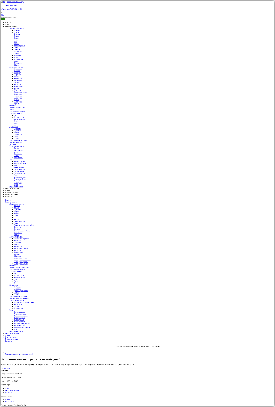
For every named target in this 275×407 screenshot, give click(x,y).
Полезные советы (11, 194)
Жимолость (18, 78)
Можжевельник (19, 119)
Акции (7, 190)
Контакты (8, 196)
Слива (16, 48)
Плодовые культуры (16, 28)
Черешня (17, 57)
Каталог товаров (11, 26)
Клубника (17, 84)
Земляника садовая (18, 81)
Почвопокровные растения (15, 143)
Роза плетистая (19, 173)
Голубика (17, 75)
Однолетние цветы (16, 187)
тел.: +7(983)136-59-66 (9, 5)
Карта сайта (9, 401)
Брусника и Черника (18, 70)
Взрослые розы (19, 161)
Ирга (15, 42)
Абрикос (17, 30)
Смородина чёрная (18, 103)
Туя (15, 125)
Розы (11, 160)
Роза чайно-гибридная (18, 182)
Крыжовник (18, 86)
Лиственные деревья (17, 111)
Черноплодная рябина (22, 231)
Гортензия (17, 131)
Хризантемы (18, 158)
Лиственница (19, 117)
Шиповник (18, 63)
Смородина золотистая (18, 95)
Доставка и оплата (12, 188)
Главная (8, 22)
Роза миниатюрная (19, 166)
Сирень (16, 136)
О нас (7, 24)
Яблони (16, 65)
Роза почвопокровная (20, 176)
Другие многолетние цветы (18, 150)
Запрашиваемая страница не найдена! (19, 354)
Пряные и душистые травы (19, 267)
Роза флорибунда (20, 179)
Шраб (16, 185)
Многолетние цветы (16, 146)
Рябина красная (19, 46)
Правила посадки (11, 192)
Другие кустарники (18, 133)
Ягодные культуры (16, 67)
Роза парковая (19, 171)
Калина (16, 44)
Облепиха (17, 90)
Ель (15, 115)
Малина (17, 88)
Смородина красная (18, 99)
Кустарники (13, 127)
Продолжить (5, 368)
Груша (16, 40)
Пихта (16, 121)
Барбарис (17, 34)
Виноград (17, 73)
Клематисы (18, 154)
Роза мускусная (19, 169)
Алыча (16, 32)
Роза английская (20, 163)
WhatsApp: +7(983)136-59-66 (11, 9)
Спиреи (16, 138)
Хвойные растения (16, 113)
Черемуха (17, 55)
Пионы (16, 156)
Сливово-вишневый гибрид (18, 51)
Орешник (12, 105)
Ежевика (17, 76)
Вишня (16, 38)
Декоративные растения (18, 140)
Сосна (16, 123)
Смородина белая (20, 92)
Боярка (16, 36)
